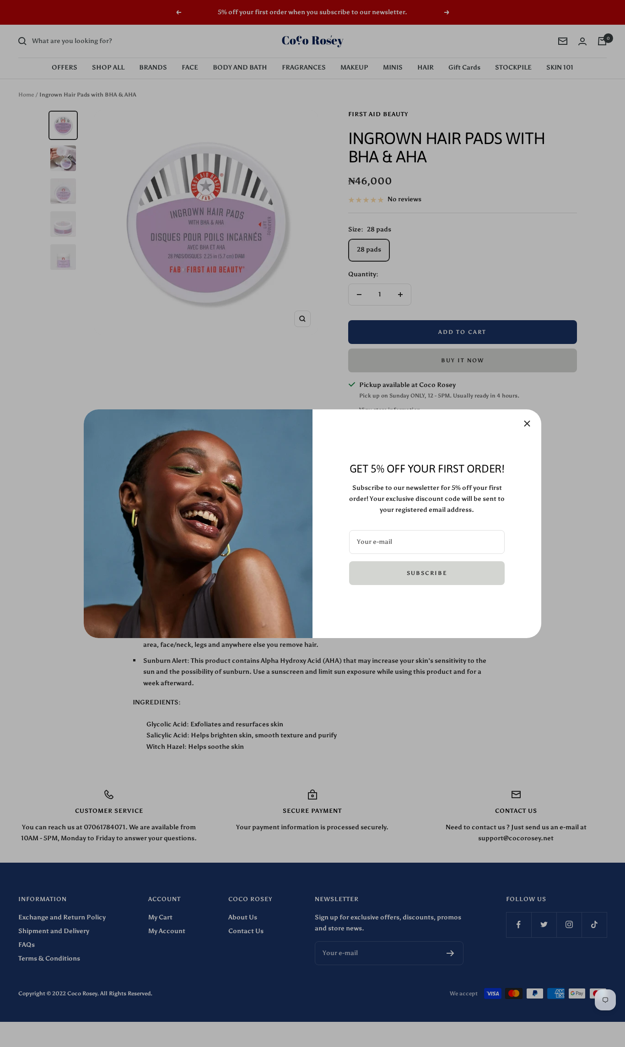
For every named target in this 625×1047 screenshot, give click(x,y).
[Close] (527, 423)
